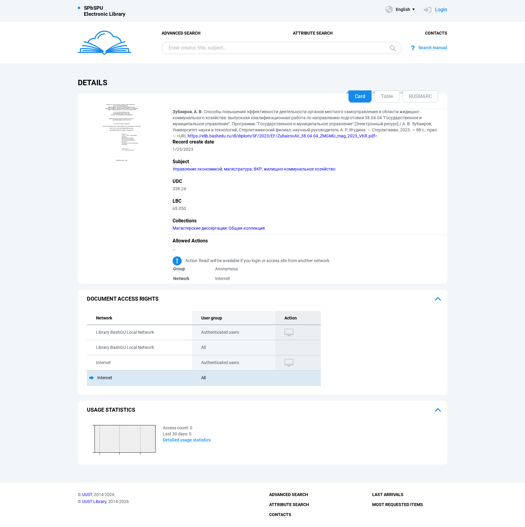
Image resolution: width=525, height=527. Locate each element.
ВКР (258, 169)
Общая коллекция (246, 228)
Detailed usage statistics (187, 439)
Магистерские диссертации (200, 228)
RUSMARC (420, 96)
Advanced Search (181, 33)
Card (360, 96)
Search (391, 48)
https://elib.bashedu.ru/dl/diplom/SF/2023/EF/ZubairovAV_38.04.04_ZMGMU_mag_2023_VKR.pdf (281, 135)
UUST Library (94, 501)
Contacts (436, 33)
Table (387, 96)
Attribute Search (313, 33)
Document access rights (123, 299)
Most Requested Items (397, 504)
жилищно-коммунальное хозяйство (299, 169)
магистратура (238, 169)
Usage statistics (111, 410)
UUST (87, 494)
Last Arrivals (387, 494)
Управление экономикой (197, 169)
